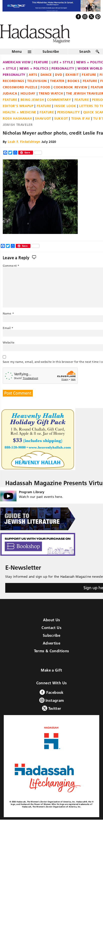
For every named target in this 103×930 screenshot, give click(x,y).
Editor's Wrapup (18, 117)
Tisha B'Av (80, 129)
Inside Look (65, 117)
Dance (46, 85)
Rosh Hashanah (17, 129)
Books (73, 92)
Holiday (28, 104)
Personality (63, 79)
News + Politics (34, 79)
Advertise (51, 654)
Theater (57, 92)
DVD (58, 85)
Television (37, 92)
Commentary (59, 110)
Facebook (54, 703)
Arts (33, 85)
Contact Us (52, 638)
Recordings (13, 92)
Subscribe (50, 62)
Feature (41, 73)
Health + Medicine (19, 123)
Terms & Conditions (51, 661)
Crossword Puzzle (20, 98)
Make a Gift (51, 681)
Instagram (54, 711)
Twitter (54, 719)
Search (85, 62)
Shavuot (43, 129)
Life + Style (62, 73)
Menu (17, 62)
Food (45, 98)
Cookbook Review (71, 98)
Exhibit (72, 85)
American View (16, 73)
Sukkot (61, 129)
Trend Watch (51, 104)
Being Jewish (32, 110)
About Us (51, 630)
